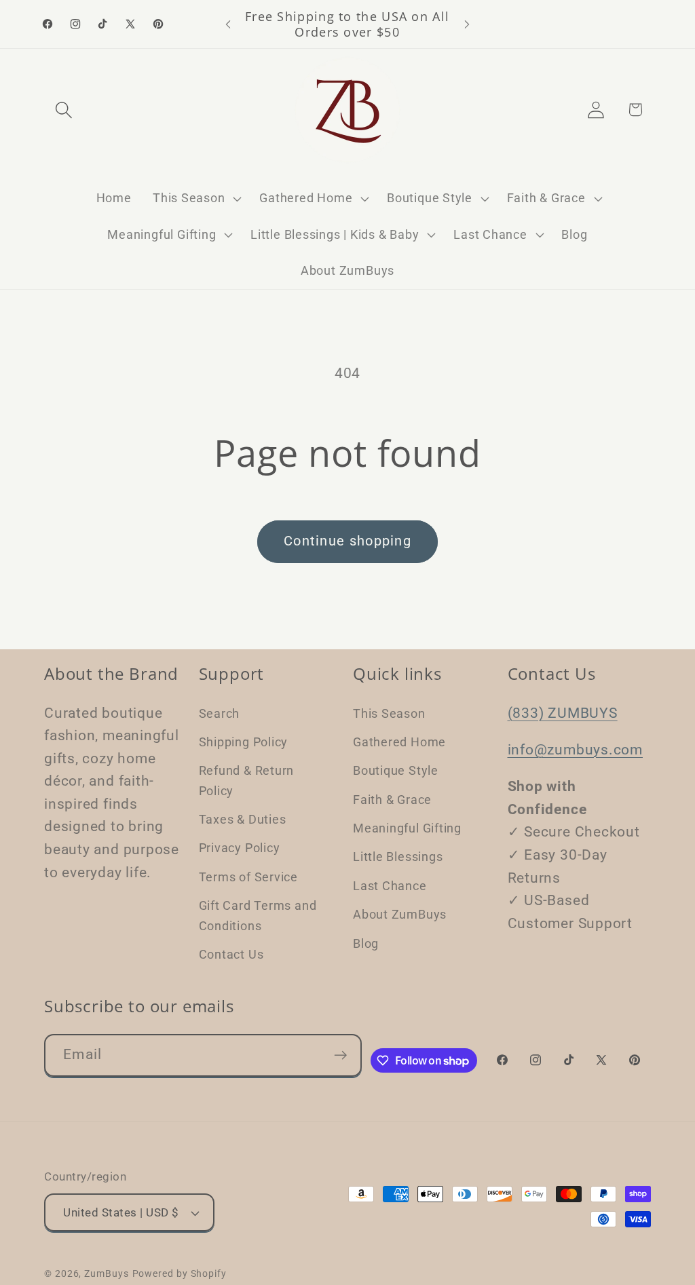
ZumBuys (106, 1273)
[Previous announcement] (228, 24)
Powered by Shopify (179, 1273)
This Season (389, 713)
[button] (63, 109)
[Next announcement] (467, 24)
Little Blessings (398, 856)
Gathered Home (399, 742)
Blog (366, 943)
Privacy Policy (239, 848)
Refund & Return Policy (247, 780)
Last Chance (390, 886)
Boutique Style (395, 770)
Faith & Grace (392, 799)
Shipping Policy (243, 742)
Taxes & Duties (242, 819)
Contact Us (231, 954)
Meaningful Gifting (407, 828)
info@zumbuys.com (575, 750)
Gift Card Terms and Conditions (258, 915)
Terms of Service (248, 877)
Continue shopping (347, 541)
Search (219, 713)
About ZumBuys (400, 914)
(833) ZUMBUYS (563, 713)
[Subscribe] (340, 1055)
